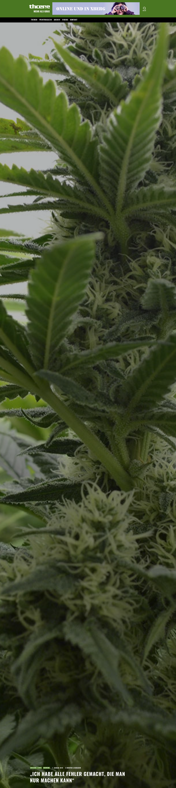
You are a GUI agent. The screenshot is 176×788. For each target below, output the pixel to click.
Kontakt (73, 20)
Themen (34, 20)
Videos (65, 20)
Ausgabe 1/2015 (36, 768)
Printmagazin (45, 20)
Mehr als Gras (42, 11)
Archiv (57, 20)
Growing (46, 768)
